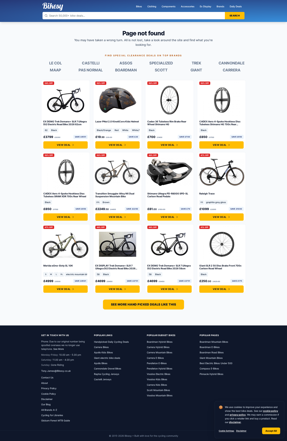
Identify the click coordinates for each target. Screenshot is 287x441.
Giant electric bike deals (107, 357)
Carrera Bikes (101, 347)
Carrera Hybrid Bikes (158, 347)
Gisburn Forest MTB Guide (55, 420)
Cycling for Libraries (52, 415)
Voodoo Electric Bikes (158, 374)
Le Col (55, 63)
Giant (196, 70)
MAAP (55, 70)
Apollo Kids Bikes (103, 352)
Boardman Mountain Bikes (214, 341)
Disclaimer (241, 431)
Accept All (271, 430)
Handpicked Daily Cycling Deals (111, 341)
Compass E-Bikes (209, 368)
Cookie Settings (226, 431)
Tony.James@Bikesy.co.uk (56, 370)
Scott (161, 70)
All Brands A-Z (49, 409)
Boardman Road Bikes (212, 352)
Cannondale (231, 63)
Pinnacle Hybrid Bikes (211, 374)
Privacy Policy (48, 388)
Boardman (126, 70)
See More (58, 349)
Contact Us (47, 377)
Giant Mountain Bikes (211, 357)
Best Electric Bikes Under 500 (216, 363)
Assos (125, 63)
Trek (196, 63)
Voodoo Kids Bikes (157, 379)
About (44, 383)
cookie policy (270, 410)
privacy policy (238, 414)
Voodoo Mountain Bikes (160, 395)
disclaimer (235, 422)
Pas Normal (91, 70)
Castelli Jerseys (102, 379)
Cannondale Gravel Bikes (107, 368)
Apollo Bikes (100, 363)
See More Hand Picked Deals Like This (143, 304)
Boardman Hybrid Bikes (160, 341)
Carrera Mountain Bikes (159, 352)
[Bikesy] (53, 7)
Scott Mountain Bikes (158, 390)
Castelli (90, 63)
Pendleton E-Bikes (157, 363)
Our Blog (46, 404)
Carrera (231, 70)
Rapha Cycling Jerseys (106, 374)
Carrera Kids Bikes (157, 384)
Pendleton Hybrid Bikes (159, 368)
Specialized (161, 63)
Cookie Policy (48, 393)
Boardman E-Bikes (210, 347)
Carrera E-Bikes (155, 357)
